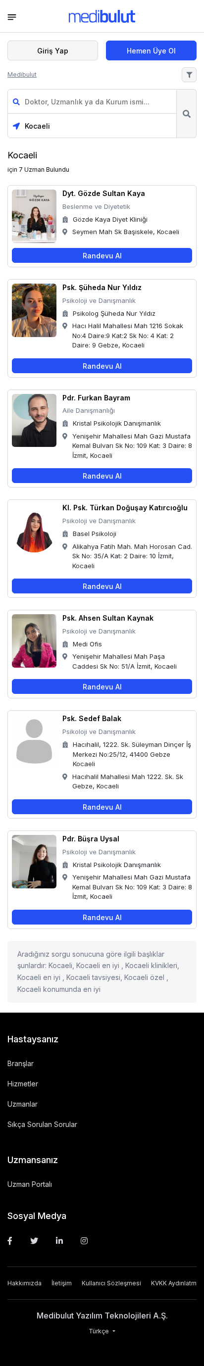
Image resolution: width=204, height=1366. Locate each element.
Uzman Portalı (29, 1184)
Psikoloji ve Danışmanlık (99, 300)
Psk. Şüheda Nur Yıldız (102, 287)
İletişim (61, 1283)
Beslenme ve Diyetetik (96, 206)
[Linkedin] (59, 1241)
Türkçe (99, 1331)
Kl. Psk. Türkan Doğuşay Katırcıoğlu (125, 507)
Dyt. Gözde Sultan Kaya (103, 193)
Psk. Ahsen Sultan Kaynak (107, 618)
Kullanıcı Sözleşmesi (111, 1283)
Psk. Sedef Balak (91, 718)
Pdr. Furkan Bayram (96, 397)
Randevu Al (102, 255)
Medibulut (22, 74)
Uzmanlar (22, 1104)
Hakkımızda (24, 1283)
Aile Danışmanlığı (88, 410)
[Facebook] (9, 1241)
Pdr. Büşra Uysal (90, 838)
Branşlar (20, 1063)
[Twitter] (34, 1241)
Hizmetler (22, 1083)
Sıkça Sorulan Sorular (42, 1124)
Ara (186, 113)
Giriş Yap (52, 51)
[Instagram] (84, 1241)
